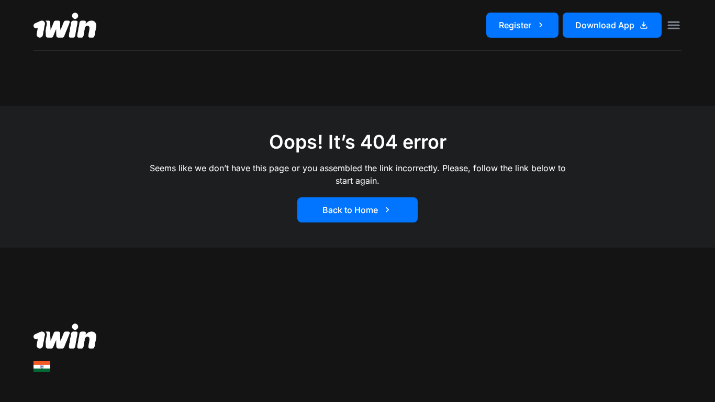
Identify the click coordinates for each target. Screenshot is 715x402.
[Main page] (64, 25)
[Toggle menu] (674, 25)
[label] (41, 366)
